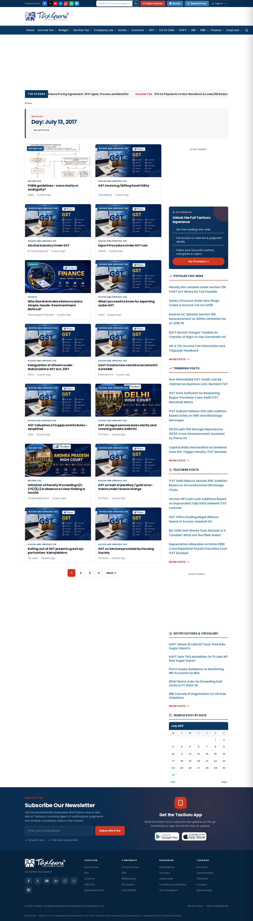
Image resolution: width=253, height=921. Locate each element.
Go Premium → (198, 261)
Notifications (166, 867)
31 (173, 775)
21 (207, 761)
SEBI (203, 30)
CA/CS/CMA (129, 890)
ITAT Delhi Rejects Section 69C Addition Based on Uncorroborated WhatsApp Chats (198, 485)
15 (215, 754)
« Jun (172, 781)
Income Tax (46, 30)
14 (207, 754)
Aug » (224, 781)
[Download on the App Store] (194, 836)
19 (190, 761)
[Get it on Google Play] (167, 836)
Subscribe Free (110, 831)
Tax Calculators (168, 890)
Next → (111, 573)
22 (215, 761)
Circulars (164, 873)
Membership (204, 890)
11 (182, 754)
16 (224, 754)
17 (173, 761)
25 (181, 768)
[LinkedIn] (61, 3)
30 (223, 768)
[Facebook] (44, 3)
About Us (202, 867)
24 (173, 768)
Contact (201, 884)
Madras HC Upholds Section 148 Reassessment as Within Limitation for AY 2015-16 (197, 318)
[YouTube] (55, 3)
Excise (122, 30)
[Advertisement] (126, 62)
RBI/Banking (129, 878)
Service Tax (81, 30)
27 (198, 768)
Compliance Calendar (172, 884)
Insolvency (128, 884)
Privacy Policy (195, 906)
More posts (177, 359)
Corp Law (232, 30)
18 (181, 761)
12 (190, 754)
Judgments (166, 878)
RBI (193, 30)
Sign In (219, 3)
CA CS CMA (166, 30)
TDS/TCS (89, 884)
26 (190, 768)
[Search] (135, 3)
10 (173, 754)
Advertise (202, 878)
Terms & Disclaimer (217, 906)
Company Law (103, 30)
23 (223, 761)
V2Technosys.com (94, 906)
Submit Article (205, 873)
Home (30, 30)
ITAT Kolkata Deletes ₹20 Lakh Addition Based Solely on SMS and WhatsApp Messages (198, 415)
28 (207, 768)
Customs (137, 30)
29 (215, 768)
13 (198, 754)
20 (198, 761)
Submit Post (198, 3)
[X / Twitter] (50, 3)
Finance (216, 30)
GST (151, 30)
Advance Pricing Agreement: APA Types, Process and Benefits (55, 94)
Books (177, 3)
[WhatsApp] (71, 3)
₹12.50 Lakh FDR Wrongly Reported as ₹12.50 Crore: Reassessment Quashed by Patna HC (196, 433)
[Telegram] (77, 3)
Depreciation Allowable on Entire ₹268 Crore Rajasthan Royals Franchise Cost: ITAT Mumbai (198, 548)
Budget (64, 30)
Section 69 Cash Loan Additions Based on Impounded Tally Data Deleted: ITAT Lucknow (198, 503)
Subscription (154, 3)
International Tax (94, 890)
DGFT (183, 30)
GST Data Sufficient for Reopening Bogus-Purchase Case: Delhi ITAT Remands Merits (194, 397)
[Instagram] (66, 3)
